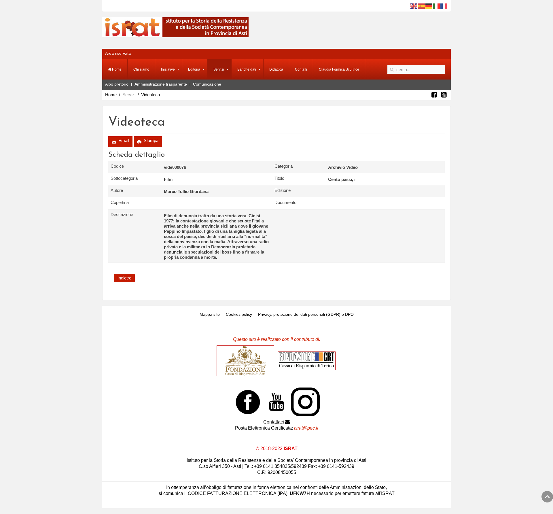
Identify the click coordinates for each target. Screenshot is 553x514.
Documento (285, 202)
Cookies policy (239, 314)
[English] (414, 6)
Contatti (301, 69)
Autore (117, 190)
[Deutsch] (429, 6)
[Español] (421, 6)
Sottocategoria (124, 178)
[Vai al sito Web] (247, 360)
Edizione (282, 190)
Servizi (218, 69)
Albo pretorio (116, 84)
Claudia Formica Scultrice (339, 69)
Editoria (194, 69)
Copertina (120, 202)
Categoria (283, 166)
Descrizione (122, 214)
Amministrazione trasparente (161, 84)
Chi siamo (141, 69)
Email (123, 140)
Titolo (279, 178)
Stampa (150, 140)
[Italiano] (436, 6)
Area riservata (118, 53)
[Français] (444, 6)
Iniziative (168, 69)
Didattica (276, 69)
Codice (117, 166)
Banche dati (246, 69)
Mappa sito (210, 314)
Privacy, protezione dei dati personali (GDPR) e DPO (306, 314)
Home (116, 69)
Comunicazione (207, 84)
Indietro (124, 277)
